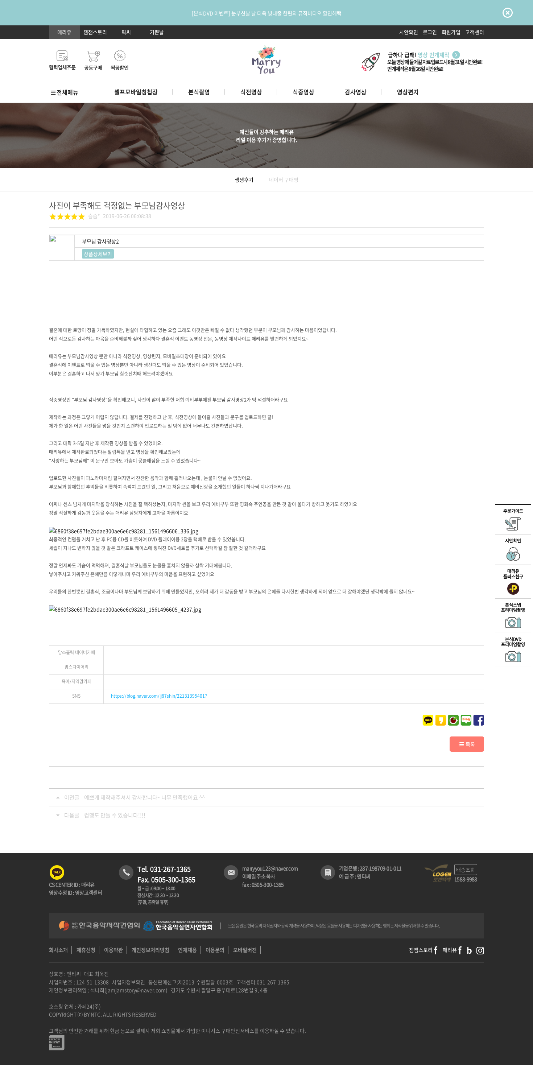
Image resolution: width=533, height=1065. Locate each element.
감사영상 (356, 92)
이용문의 (215, 949)
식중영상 (303, 92)
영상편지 (408, 92)
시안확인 (408, 32)
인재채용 (187, 949)
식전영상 (251, 92)
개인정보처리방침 (150, 949)
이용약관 (113, 949)
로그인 (430, 32)
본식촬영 (199, 92)
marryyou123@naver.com (270, 868)
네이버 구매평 (283, 179)
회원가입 (451, 32)
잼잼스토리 (95, 32)
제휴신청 (86, 949)
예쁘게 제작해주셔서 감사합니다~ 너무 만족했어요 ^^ (144, 797)
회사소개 (58, 949)
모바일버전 (245, 949)
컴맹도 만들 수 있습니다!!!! (114, 815)
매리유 (64, 32)
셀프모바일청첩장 (136, 92)
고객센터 (474, 32)
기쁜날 (157, 32)
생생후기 (244, 179)
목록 (470, 744)
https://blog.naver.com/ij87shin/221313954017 (159, 696)
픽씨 (126, 32)
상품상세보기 (98, 253)
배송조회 (465, 869)
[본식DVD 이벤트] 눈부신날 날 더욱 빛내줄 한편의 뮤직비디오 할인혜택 (267, 13)
